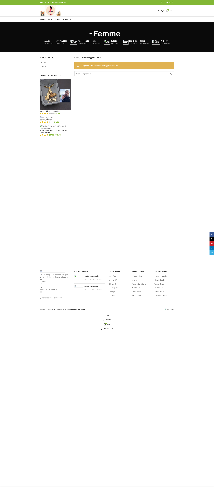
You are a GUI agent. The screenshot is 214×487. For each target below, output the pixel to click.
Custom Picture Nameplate (50, 111)
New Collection (159, 280)
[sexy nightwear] (46, 117)
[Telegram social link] (172, 2)
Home (76, 58)
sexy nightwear (46, 120)
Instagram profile (160, 276)
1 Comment (98, 279)
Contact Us (136, 288)
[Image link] (52, 272)
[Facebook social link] (161, 2)
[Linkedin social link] (169, 2)
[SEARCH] (171, 73)
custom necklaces (91, 286)
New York (112, 276)
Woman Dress (159, 284)
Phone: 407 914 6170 (50, 289)
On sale (43, 62)
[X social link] (164, 2)
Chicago (112, 292)
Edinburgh (112, 284)
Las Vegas (112, 295)
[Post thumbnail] (78, 278)
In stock (43, 66)
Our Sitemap (136, 295)
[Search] (158, 10)
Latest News (136, 292)
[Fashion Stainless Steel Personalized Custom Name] (55, 127)
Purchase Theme (160, 295)
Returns (134, 280)
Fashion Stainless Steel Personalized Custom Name (53, 132)
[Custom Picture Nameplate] (55, 94)
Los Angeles (113, 288)
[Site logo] (51, 10)
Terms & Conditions (139, 284)
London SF (113, 280)
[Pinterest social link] (166, 2)
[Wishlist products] (162, 10)
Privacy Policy (137, 276)
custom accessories (91, 276)
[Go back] (91, 33)
